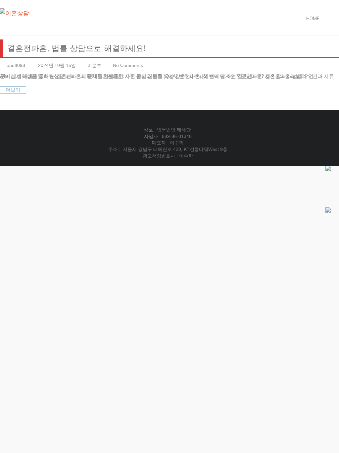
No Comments (128, 65)
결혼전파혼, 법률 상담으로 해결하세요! (76, 48)
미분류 (94, 65)
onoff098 (16, 65)
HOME (312, 18)
